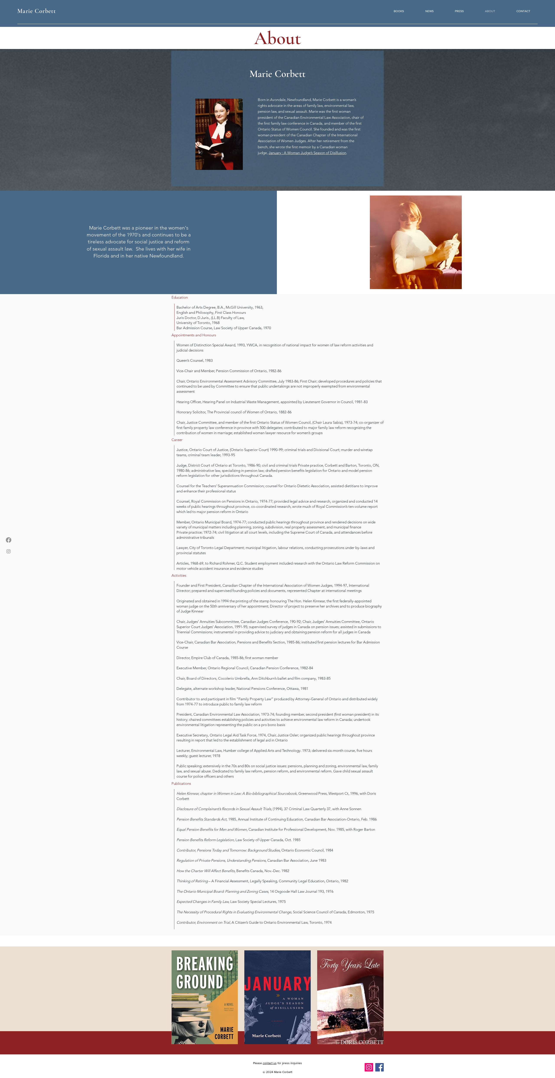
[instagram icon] (8, 551)
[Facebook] (379, 1067)
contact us (270, 1063)
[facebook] (8, 540)
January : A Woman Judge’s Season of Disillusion (307, 153)
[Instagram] (369, 1067)
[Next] (206, 995)
